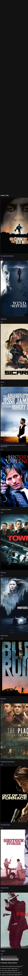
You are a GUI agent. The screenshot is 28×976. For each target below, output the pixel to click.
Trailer (4, 50)
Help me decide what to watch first (10, 959)
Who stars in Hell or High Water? (10, 968)
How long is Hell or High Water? (10, 970)
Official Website (11, 194)
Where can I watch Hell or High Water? (11, 974)
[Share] (2, 38)
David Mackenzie (14, 46)
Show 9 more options (7, 119)
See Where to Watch (5, 160)
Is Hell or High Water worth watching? (11, 972)
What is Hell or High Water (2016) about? (12, 966)
